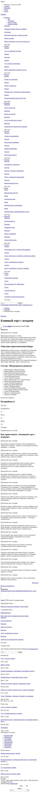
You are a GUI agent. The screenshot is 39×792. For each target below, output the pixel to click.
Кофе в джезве (5, 665)
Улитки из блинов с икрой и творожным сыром (15, 683)
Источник (35, 583)
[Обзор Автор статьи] (4, 598)
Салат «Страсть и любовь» (9, 707)
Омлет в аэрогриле (10, 85)
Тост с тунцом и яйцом (8, 658)
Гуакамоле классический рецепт (14, 296)
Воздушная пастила (10, 155)
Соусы (6, 273)
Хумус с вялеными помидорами (14, 177)
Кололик (7, 57)
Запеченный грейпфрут (11, 142)
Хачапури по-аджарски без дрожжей (15, 126)
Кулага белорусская (10, 240)
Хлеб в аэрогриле (9, 108)
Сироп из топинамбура (11, 136)
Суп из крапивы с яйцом (8, 767)
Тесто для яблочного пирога (13, 120)
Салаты (6, 245)
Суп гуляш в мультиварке (12, 63)
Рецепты (7, 17)
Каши (6, 188)
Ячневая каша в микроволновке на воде (16, 211)
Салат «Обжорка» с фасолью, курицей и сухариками (17, 696)
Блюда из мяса (12, 22)
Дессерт (6, 131)
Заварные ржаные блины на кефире (15, 29)
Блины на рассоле (9, 114)
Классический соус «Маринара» (14, 284)
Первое (6, 46)
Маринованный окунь (11, 183)
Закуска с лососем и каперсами (14, 171)
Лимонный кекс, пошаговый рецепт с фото (14, 677)
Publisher (3, 14)
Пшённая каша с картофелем (13, 205)
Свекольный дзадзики (11, 278)
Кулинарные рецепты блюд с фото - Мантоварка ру (16, 305)
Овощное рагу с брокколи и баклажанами (17, 92)
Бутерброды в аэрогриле (12, 164)
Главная (6, 6)
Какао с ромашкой (10, 234)
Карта (6, 11)
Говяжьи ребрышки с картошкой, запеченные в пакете (17, 671)
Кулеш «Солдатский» (11, 79)
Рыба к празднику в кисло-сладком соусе (17, 41)
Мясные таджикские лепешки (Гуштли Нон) (14, 606)
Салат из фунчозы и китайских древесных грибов (19, 256)
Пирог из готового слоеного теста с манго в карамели (17, 690)
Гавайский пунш (9, 227)
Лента (6, 9)
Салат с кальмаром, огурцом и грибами (16, 268)
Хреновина (4, 727)
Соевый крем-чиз (9, 290)
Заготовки (11, 21)
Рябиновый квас (6, 613)
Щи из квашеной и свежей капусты (15, 70)
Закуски (6, 159)
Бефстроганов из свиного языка (10, 774)
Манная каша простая (11, 193)
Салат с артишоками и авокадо (13, 262)
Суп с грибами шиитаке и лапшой (11, 713)
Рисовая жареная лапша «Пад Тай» (15, 98)
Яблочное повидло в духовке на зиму (16, 35)
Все (9, 19)
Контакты (7, 8)
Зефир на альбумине (10, 148)
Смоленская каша (9, 199)
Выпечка (7, 103)
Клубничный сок (9, 221)
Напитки (7, 216)
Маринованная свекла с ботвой (10, 753)
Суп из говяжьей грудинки (12, 51)
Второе (6, 74)
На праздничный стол (7, 586)
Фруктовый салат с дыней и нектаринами (17, 249)
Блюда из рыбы (12, 24)
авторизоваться (33, 649)
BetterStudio (14, 783)
